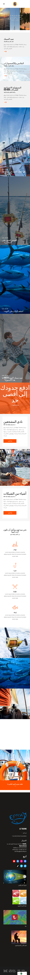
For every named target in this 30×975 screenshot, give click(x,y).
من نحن (25, 832)
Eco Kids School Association (20, 836)
